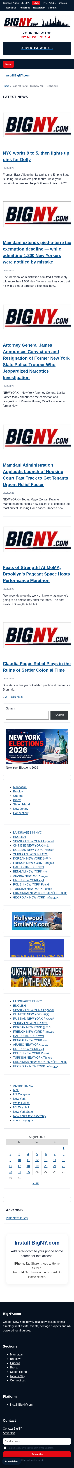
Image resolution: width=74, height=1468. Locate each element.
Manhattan (20, 787)
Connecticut (20, 813)
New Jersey (20, 808)
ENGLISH (19, 836)
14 (54, 1160)
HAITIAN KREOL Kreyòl (28, 867)
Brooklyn (18, 791)
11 (28, 1160)
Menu (8, 64)
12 (37, 1160)
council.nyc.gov (23, 1120)
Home (6, 86)
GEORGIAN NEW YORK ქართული (36, 897)
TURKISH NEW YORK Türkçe (32, 888)
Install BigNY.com (17, 75)
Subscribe (37, 1454)
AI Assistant (11, 1461)
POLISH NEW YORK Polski (31, 884)
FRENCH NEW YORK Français (33, 862)
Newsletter (39, 7)
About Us (11, 7)
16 (10, 1166)
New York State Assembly (29, 1116)
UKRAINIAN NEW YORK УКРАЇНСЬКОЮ (40, 893)
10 (19, 1160)
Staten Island (21, 804)
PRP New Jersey (17, 1218)
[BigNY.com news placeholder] (37, 124)
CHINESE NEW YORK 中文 (31, 845)
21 (54, 1166)
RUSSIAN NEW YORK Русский (33, 849)
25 (28, 1171)
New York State (23, 1111)
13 (45, 1160)
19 (37, 1166)
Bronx (17, 800)
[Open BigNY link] (37, 921)
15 (63, 1160)
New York (19, 1098)
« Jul (36, 1183)
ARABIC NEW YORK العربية (31, 875)
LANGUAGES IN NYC (27, 832)
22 (63, 1166)
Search (10, 708)
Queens (18, 795)
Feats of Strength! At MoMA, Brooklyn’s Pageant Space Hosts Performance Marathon (36, 574)
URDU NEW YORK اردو (28, 880)
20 (45, 1166)
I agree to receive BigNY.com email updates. (31, 1448)
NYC (16, 1090)
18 (28, 1166)
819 (13, 696)
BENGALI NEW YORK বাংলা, (30, 871)
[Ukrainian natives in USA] (37, 977)
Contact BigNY (12, 1428)
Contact (52, 7)
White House (21, 1103)
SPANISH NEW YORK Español (33, 841)
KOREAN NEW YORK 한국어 (32, 858)
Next (20, 696)
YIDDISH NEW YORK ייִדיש (30, 854)
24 (19, 1171)
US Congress (21, 1094)
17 (19, 1166)
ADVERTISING (23, 1085)
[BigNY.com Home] (37, 22)
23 (10, 1171)
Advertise (25, 7)
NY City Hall (21, 1107)
